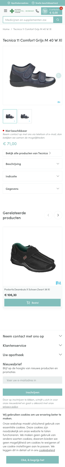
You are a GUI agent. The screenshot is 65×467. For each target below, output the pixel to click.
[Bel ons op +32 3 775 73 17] (37, 11)
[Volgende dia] (58, 215)
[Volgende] (58, 75)
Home (6, 29)
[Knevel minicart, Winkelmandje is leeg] (45, 11)
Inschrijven (32, 392)
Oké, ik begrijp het (32, 460)
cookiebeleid (47, 450)
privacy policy (10, 406)
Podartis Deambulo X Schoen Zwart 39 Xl (27, 289)
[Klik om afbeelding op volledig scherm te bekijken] (32, 75)
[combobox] (28, 19)
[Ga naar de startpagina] (22, 11)
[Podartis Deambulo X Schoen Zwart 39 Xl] (32, 256)
